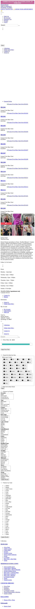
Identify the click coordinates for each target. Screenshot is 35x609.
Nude (7, 524)
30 (25, 368)
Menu (2, 45)
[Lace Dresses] (5, 406)
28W (6, 377)
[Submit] (19, 25)
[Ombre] (3, 427)
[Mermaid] (5, 462)
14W (13, 371)
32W (22, 377)
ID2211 (3, 181)
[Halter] (5, 453)
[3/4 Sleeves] (6, 468)
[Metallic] (3, 424)
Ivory (7, 523)
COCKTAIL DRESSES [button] (7, 583)
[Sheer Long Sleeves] (6, 470)
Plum (7, 516)
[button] (7, 48)
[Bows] (4, 433)
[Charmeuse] (3, 437)
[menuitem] (19, 16)
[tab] (17, 544)
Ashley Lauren (8, 549)
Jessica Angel (7, 606)
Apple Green (9, 489)
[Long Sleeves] (6, 469)
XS (6, 380)
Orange (7, 519)
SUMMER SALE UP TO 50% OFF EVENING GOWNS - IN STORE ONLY (17, 2)
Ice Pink (8, 508)
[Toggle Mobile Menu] (1, 321)
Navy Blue (8, 502)
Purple (7, 503)
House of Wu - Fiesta (9, 600)
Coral (7, 521)
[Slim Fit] (5, 463)
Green (7, 490)
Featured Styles (8, 101)
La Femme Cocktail (9, 590)
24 (6, 368)
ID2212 (3, 190)
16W (20, 371)
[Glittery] (3, 423)
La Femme (6, 557)
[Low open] (5, 420)
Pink (7, 510)
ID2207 (3, 153)
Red (7, 518)
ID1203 (3, 208)
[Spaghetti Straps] (5, 476)
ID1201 (3, 199)
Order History (7, 311)
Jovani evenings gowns (10, 571)
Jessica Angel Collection (10, 554)
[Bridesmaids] (7, 396)
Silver (7, 532)
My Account (7, 18)
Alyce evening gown (9, 566)
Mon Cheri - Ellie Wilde (10, 559)
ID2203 (3, 126)
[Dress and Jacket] (5, 404)
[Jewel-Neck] (5, 456)
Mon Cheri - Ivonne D (9, 574)
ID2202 (3, 116)
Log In (5, 22)
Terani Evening (8, 580)
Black (7, 529)
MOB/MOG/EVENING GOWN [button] (9, 563)
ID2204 (3, 135)
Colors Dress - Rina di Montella (12, 569)
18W (28, 371)
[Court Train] (4, 449)
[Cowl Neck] (5, 452)
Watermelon (9, 515)
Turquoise (8, 495)
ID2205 (3, 144)
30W (14, 377)
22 (25, 365)
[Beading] (4, 432)
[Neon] (3, 426)
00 (13, 359)
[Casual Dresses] (7, 397)
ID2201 (3, 107)
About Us (6, 302)
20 (19, 365)
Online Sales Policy (9, 304)
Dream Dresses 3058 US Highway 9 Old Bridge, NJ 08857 (6, 6)
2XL (6, 383)
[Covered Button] (5, 416)
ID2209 (3, 162)
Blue (7, 500)
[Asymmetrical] (4, 446)
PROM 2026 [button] (4, 544)
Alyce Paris (7, 547)
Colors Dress (7, 550)
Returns (6, 297)
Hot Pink (8, 511)
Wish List (6, 16)
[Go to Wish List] (3, 12)
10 (17, 362)
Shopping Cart (7, 19)
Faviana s (6, 587)
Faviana (6, 551)
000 (6, 359)
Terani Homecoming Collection (12, 592)
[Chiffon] (3, 439)
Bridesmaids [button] (4, 603)
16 (6, 365)
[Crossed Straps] (5, 417)
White (7, 534)
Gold (7, 526)
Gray (7, 531)
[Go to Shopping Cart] (1, 12)
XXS (29, 377)
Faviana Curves (8, 553)
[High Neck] (5, 455)
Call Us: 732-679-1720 (7, 9)
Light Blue (8, 497)
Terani (5, 560)
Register (6, 20)
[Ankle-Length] (4, 445)
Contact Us (7, 295)
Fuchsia (8, 513)
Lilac (7, 505)
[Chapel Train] (4, 447)
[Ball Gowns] (5, 401)
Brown (7, 527)
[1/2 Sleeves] (6, 466)
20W (6, 374)
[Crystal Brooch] (4, 434)
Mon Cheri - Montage (9, 575)
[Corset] (6, 413)
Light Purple (9, 506)
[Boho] (5, 403)
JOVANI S (7, 589)
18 (12, 365)
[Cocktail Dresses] (7, 398)
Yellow (7, 485)
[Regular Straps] (5, 475)
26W (29, 374)
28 (19, 368)
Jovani (5, 556)
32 (6, 371)
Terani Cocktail (8, 593)
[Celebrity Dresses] (6, 410)
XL (30, 380)
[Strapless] (5, 478)
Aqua (7, 493)
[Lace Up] (5, 419)
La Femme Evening (9, 577)
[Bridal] (7, 394)
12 (23, 362)
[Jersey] (3, 442)
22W (14, 374)
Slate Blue (8, 498)
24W (22, 374)
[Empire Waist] (5, 460)
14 (30, 362)
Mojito (7, 487)
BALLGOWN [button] (5, 596)
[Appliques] (4, 430)
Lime (7, 492)
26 (12, 368)
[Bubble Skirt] (6, 409)
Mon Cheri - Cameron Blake (11, 572)
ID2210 (3, 171)
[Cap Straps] (5, 473)
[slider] (31, 344)
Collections (7, 325)
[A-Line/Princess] (5, 459)
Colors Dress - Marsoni (10, 568)
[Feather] (3, 440)
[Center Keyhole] (6, 411)
